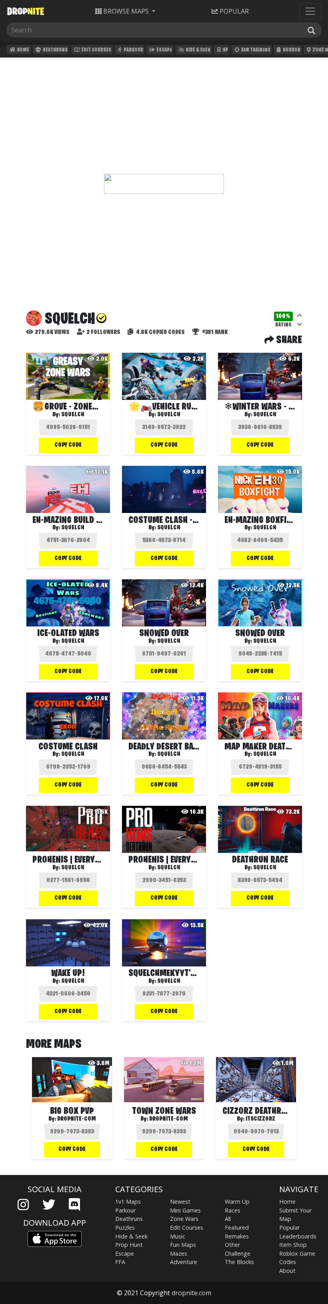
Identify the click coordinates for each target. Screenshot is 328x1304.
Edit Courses (95, 50)
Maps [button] (126, 11)
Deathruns (55, 50)
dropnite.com (191, 1292)
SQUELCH (72, 528)
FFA (120, 1262)
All (228, 1218)
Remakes (237, 1236)
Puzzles (125, 1227)
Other (232, 1244)
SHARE (288, 340)
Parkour (133, 50)
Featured (237, 1227)
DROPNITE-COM (76, 1119)
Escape (164, 50)
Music (177, 1236)
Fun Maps (183, 1244)
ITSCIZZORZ (260, 1119)
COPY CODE (68, 445)
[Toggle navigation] (310, 11)
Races (232, 1210)
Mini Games (185, 1210)
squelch (72, 414)
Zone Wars (184, 1218)
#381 (214, 332)
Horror (291, 50)
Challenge (237, 1253)
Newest (180, 1201)
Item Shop (293, 1244)
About (287, 1270)
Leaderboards (297, 1236)
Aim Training (255, 50)
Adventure (183, 1262)
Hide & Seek (197, 50)
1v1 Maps (128, 1201)
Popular (289, 1227)
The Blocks (239, 1262)
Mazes (178, 1253)
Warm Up (237, 1201)
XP (225, 50)
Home (22, 50)
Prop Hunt (129, 1244)
